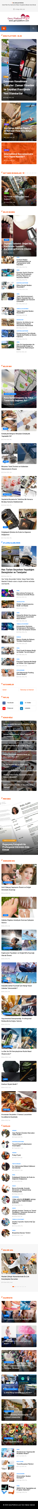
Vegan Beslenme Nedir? (13, 1442)
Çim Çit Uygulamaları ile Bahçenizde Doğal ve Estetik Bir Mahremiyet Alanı (25, 346)
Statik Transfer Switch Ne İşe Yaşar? (23, 1222)
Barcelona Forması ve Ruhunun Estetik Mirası (25, 594)
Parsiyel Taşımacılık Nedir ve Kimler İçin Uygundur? (26, 662)
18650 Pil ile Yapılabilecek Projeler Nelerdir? (26, 1489)
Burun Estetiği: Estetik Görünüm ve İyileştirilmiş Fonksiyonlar (21, 1190)
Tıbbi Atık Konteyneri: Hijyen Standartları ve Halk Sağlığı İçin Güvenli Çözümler (26, 298)
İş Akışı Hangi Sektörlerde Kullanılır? (18, 1393)
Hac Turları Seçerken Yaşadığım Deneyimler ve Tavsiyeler (17, 571)
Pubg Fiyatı (16, 1155)
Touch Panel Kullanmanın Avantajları (22, 1145)
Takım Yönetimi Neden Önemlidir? (25, 312)
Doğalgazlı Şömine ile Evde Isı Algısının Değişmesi (23, 1178)
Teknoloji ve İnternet (23, 308)
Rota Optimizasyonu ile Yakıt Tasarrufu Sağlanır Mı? (18, 399)
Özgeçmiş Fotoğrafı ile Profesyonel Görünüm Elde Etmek (15, 847)
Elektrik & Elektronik (22, 282)
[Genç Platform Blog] (19, 18)
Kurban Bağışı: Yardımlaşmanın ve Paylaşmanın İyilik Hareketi (24, 262)
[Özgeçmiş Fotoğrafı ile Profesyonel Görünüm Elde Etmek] (19, 828)
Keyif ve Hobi (7, 494)
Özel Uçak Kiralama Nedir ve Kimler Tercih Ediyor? (26, 651)
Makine (6, 461)
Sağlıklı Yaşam (8, 947)
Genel (5, 76)
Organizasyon (20, 601)
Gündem (14, 1130)
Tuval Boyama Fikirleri (25, 1464)
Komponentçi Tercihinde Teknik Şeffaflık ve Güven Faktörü (26, 335)
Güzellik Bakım (20, 670)
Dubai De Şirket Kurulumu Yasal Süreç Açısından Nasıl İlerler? (26, 616)
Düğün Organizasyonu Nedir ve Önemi (25, 605)
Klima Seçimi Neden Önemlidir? (24, 286)
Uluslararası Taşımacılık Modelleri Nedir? (26, 1452)
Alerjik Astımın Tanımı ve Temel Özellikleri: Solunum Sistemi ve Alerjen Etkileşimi (24, 1212)
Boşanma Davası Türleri (21, 1233)
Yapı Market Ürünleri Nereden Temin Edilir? (23, 1134)
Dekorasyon (20, 319)
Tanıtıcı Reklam (16, 1163)
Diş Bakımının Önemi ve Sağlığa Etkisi (18, 1319)
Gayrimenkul (7, 1013)
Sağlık (6, 239)
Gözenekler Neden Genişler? (24, 1477)
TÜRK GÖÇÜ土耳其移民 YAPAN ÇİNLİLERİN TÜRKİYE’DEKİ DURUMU (23, 1201)
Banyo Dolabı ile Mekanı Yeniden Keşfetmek (25, 640)
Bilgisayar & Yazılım (10, 393)
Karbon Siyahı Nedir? (9, 1084)
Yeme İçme (6, 1109)
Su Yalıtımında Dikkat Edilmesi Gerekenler (23, 1167)
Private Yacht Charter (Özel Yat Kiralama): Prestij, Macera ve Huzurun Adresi (25, 274)
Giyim (18, 590)
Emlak (5, 428)
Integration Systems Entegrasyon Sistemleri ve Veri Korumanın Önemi (26, 628)
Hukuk (13, 1230)
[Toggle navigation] (3, 28)
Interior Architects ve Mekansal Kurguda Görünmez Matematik (25, 323)
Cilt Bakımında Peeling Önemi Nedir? (25, 673)
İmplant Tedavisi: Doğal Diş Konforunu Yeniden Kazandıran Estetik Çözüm (18, 246)
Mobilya (19, 637)
